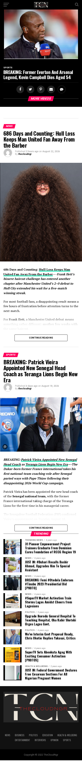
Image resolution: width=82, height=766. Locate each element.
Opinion (54, 740)
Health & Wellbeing (67, 735)
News (7, 735)
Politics (33, 735)
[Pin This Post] (40, 89)
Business (19, 735)
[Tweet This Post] (30, 89)
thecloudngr (25, 154)
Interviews (40, 740)
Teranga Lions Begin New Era (46, 464)
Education (47, 735)
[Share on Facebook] (20, 89)
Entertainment (22, 740)
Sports (67, 740)
